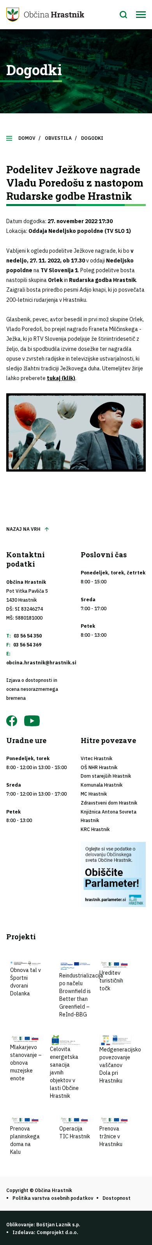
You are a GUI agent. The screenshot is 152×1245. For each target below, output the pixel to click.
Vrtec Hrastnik (96, 758)
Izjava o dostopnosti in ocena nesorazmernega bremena (32, 689)
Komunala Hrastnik (101, 785)
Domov (26, 138)
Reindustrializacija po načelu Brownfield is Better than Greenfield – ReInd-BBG (81, 995)
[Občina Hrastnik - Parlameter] (113, 874)
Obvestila (58, 138)
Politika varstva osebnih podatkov (52, 1198)
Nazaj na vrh (23, 529)
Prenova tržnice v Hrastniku (110, 1136)
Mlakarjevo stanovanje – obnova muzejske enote (26, 1063)
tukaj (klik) (61, 378)
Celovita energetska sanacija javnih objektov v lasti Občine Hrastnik (64, 1072)
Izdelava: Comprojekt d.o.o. (45, 1232)
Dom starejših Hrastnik (106, 776)
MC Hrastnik (94, 794)
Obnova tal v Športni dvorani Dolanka (25, 982)
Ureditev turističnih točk (111, 980)
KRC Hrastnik (95, 829)
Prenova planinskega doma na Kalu (25, 1140)
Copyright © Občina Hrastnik (39, 1190)
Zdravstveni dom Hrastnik (109, 803)
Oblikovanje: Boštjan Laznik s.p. (43, 1224)
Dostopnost (117, 1198)
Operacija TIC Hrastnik (74, 1132)
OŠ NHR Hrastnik (99, 767)
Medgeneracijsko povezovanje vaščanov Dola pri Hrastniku (120, 1065)
